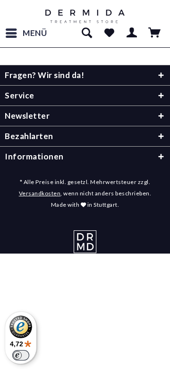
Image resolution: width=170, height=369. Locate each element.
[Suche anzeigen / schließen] (86, 33)
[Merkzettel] (109, 33)
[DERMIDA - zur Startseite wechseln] (85, 16)
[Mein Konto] (132, 33)
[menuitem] (26, 33)
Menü (35, 33)
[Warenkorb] (154, 33)
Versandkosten (40, 193)
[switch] (20, 355)
